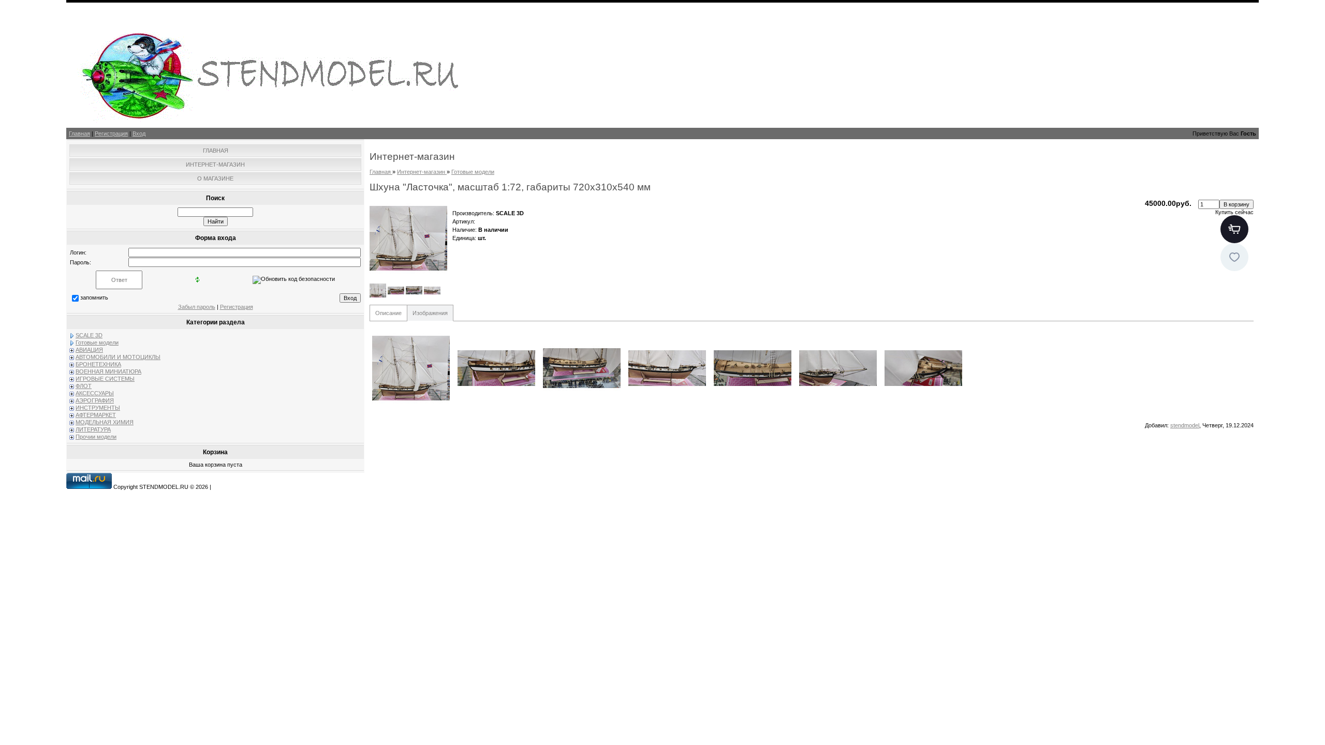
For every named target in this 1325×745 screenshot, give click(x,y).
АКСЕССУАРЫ (95, 393)
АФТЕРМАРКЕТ (96, 415)
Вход (138, 133)
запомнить (94, 297)
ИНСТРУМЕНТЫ (98, 408)
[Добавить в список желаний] (1234, 257)
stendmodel (1184, 425)
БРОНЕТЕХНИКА (98, 364)
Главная (79, 133)
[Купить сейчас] (1234, 229)
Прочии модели (96, 437)
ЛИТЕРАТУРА (93, 429)
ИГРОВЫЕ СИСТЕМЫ (105, 379)
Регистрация (111, 133)
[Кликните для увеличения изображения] (408, 238)
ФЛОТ (84, 386)
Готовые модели (97, 342)
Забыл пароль (196, 307)
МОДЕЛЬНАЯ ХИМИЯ (105, 422)
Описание (388, 313)
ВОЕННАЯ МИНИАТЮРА (108, 371)
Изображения (430, 313)
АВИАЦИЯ (89, 350)
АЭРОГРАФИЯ (95, 400)
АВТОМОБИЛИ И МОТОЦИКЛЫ (118, 357)
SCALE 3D (89, 335)
